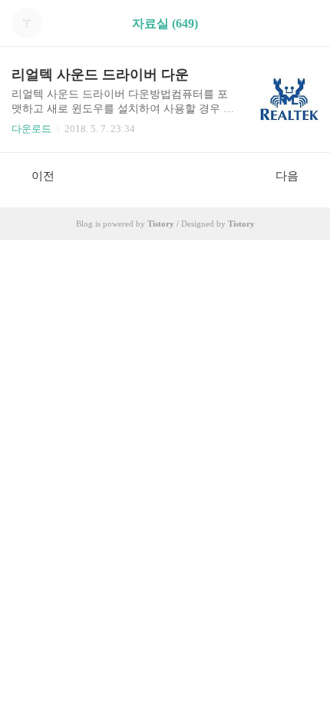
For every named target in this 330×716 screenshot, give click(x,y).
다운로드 (31, 128)
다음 (287, 176)
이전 (42, 176)
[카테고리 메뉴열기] (303, 23)
